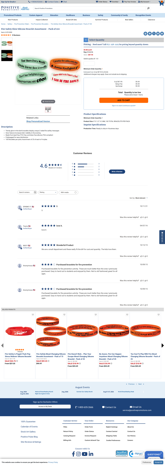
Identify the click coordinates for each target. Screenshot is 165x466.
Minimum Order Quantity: (93, 69)
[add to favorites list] (32, 314)
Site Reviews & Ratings (31, 442)
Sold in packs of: (89, 59)
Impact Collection (42, 20)
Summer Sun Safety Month (85, 391)
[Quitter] (161, 452)
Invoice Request (90, 436)
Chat (65, 2)
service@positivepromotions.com (137, 410)
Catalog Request (69, 436)
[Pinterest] (162, 34)
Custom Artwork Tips (92, 440)
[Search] (148, 8)
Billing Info (67, 440)
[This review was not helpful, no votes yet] (145, 217)
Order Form (89, 427)
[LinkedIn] (158, 34)
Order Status (89, 431)
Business (86, 15)
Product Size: (88, 121)
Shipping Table (111, 436)
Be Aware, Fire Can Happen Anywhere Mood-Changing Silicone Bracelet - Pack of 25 (113, 356)
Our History (131, 436)
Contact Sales (53, 2)
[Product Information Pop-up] (17, 361)
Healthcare (70, 15)
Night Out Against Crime (42, 393)
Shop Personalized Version (38, 121)
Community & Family (119, 15)
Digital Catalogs (112, 427)
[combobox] (48, 192)
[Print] (145, 34)
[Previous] (19, 71)
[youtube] (85, 454)
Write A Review (117, 171)
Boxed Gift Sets (71, 20)
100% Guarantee (28, 421)
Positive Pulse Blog (29, 437)
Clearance (151, 20)
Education (54, 15)
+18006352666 (36, 2)
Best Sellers (129, 20)
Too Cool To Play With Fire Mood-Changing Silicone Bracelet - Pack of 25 (145, 356)
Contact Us (110, 407)
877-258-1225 (113, 44)
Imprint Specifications (95, 125)
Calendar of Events (29, 426)
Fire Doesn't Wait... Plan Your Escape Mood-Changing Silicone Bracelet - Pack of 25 (81, 356)
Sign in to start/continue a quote (123, 105)
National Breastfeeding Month (44, 391)
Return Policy (68, 431)
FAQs (65, 427)
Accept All (158, 462)
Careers (130, 440)
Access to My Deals (45, 406)
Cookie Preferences (113, 440)
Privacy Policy (53, 462)
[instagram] (79, 454)
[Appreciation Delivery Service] (48, 109)
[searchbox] (25, 192)
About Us (130, 427)
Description (7, 127)
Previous (2, 345)
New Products (13, 20)
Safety (100, 15)
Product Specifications (95, 114)
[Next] (77, 71)
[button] (114, 2)
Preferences (147, 462)
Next (163, 345)
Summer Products (101, 20)
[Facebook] (150, 34)
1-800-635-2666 (85, 407)
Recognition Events (143, 15)
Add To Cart (123, 100)
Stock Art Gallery (28, 431)
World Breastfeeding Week (126, 391)
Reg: (85, 52)
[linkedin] (91, 454)
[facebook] (74, 454)
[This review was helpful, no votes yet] (141, 217)
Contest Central (111, 431)
